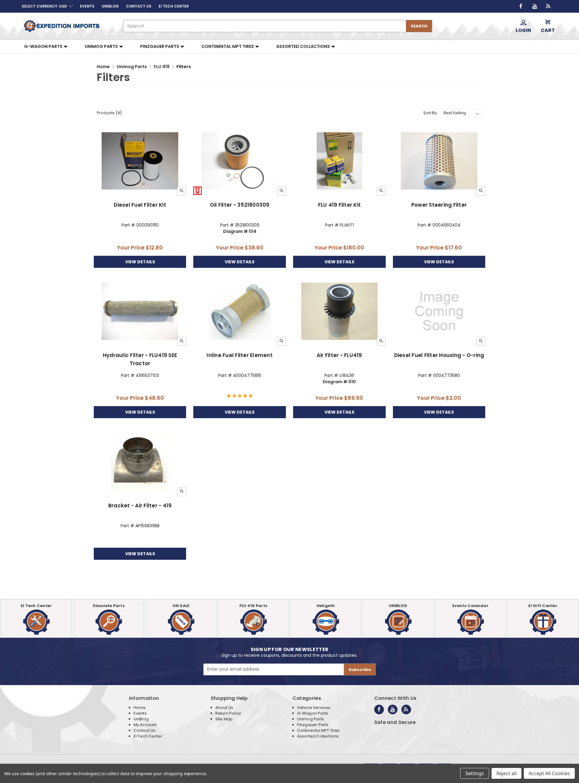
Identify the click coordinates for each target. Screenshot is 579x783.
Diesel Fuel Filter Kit (140, 204)
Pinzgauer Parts (160, 46)
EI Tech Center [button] (174, 6)
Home (140, 707)
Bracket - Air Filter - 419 (140, 505)
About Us (224, 707)
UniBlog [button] (110, 6)
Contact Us (145, 730)
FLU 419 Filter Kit (339, 204)
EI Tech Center (148, 736)
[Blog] (548, 6)
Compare (138, 161)
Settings (474, 773)
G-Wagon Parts (43, 46)
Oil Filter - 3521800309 (240, 204)
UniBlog (141, 719)
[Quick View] (181, 191)
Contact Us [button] (138, 6)
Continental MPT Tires (228, 46)
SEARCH (419, 26)
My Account (145, 725)
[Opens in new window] (521, 6)
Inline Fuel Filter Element (240, 355)
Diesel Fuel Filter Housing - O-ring (439, 355)
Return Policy (228, 713)
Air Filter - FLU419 (339, 355)
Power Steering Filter (439, 204)
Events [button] (87, 6)
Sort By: (430, 113)
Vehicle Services (314, 707)
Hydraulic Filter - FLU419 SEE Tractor (140, 359)
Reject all (506, 773)
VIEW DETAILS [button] (140, 262)
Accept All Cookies (549, 773)
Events (140, 713)
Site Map (224, 719)
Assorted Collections (303, 46)
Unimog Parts (102, 46)
